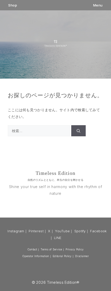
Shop (12, 5)
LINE (57, 238)
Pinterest (36, 231)
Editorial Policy (62, 256)
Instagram (15, 231)
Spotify (80, 231)
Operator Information (35, 256)
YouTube (62, 231)
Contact (32, 249)
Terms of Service (51, 249)
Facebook (98, 231)
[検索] (78, 130)
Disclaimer (82, 256)
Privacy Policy (75, 249)
